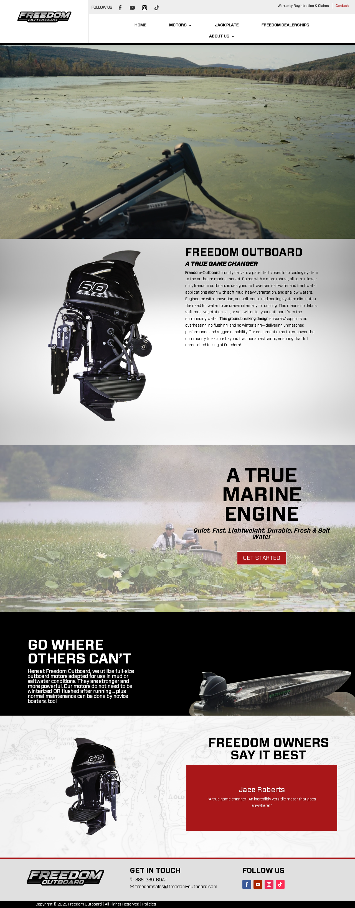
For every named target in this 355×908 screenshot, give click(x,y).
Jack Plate (227, 25)
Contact (342, 5)
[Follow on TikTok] (157, 8)
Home (140, 25)
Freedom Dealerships (285, 25)
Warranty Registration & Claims (303, 5)
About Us (219, 36)
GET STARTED (261, 558)
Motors (178, 25)
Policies (149, 904)
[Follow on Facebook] (120, 8)
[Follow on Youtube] (132, 8)
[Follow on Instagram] (144, 8)
